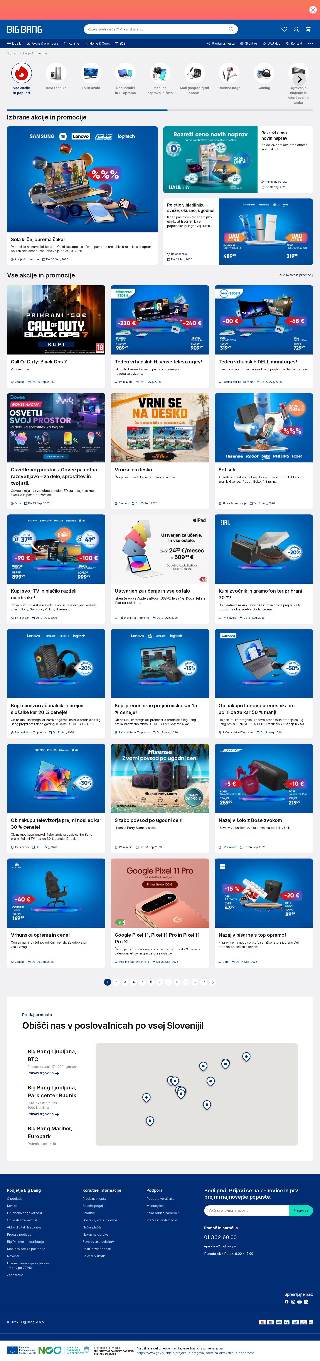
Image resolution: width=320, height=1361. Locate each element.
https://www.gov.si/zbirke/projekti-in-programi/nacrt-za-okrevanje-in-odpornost (195, 1353)
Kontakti (13, 1206)
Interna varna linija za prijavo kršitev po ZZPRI (28, 1265)
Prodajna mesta (94, 1199)
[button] (181, 1094)
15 (203, 982)
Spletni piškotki (94, 1256)
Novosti (13, 1256)
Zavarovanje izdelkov (98, 1242)
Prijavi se (301, 1210)
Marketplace (156, 1206)
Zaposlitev (15, 1275)
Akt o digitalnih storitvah (25, 1227)
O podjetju (14, 1199)
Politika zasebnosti (97, 1249)
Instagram (293, 1302)
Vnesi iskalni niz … (117, 29)
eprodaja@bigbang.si (220, 1246)
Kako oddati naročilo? (163, 1213)
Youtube (299, 1302)
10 (186, 982)
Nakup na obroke (95, 1235)
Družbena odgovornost (24, 1213)
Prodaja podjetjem (20, 1235)
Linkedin (306, 1302)
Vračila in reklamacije (162, 1220)
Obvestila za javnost (22, 1220)
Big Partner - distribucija (25, 1242)
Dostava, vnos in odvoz (100, 1220)
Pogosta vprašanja (160, 1199)
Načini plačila (92, 1227)
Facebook (286, 1302)
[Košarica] (308, 29)
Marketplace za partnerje (26, 1249)
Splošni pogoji (93, 1206)
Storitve (89, 1213)
